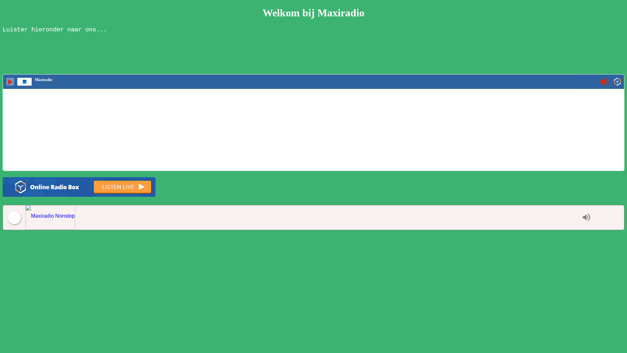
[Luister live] (10, 82)
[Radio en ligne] (617, 82)
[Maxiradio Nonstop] (302, 217)
